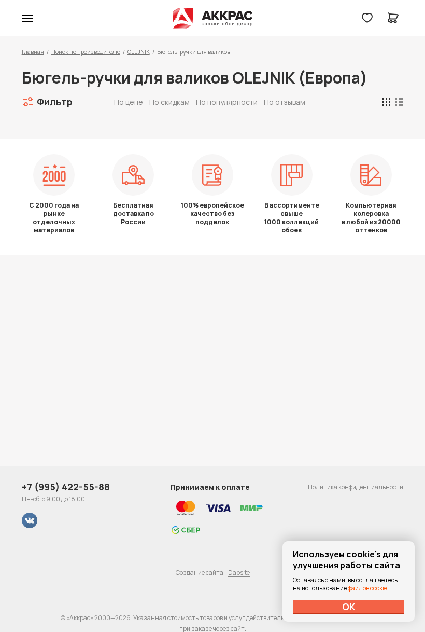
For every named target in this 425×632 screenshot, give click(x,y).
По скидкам (169, 102)
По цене (128, 102)
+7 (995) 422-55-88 (66, 486)
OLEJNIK (139, 52)
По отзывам (284, 102)
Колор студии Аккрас (213, 18)
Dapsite (239, 572)
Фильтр (55, 101)
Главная (33, 52)
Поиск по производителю (85, 52)
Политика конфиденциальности (355, 487)
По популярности (227, 102)
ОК (349, 606)
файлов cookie (367, 588)
